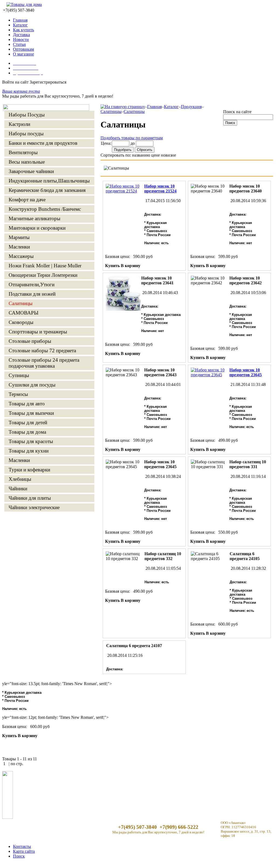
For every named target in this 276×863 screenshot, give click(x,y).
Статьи (19, 44)
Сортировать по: (116, 155)
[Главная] (46, 109)
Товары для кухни (29, 451)
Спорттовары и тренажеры (38, 331)
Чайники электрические (34, 507)
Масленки (19, 247)
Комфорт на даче (27, 199)
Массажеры (21, 256)
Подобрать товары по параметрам (132, 138)
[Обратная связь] (7, 817)
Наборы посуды (26, 133)
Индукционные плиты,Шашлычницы (49, 181)
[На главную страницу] (123, 106)
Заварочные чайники (31, 171)
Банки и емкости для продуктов (43, 143)
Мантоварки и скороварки (37, 228)
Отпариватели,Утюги (31, 284)
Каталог (20, 25)
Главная (20, 20)
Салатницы (21, 303)
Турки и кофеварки (29, 469)
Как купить (23, 29)
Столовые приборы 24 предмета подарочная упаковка (44, 363)
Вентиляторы (23, 152)
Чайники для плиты (30, 498)
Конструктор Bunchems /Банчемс (45, 209)
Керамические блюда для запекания (47, 190)
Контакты (22, 846)
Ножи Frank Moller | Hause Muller (45, 265)
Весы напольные (27, 162)
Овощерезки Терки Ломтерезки (43, 275)
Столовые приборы (30, 341)
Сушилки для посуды (32, 385)
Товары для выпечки (31, 413)
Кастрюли (19, 124)
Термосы (18, 394)
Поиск (19, 856)
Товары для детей (28, 422)
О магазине (23, 54)
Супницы (19, 375)
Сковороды (21, 322)
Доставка (21, 34)
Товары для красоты (31, 441)
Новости (21, 39)
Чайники (18, 488)
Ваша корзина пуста (21, 91)
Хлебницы (20, 479)
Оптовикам (23, 49)
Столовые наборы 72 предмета (42, 350)
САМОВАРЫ (24, 313)
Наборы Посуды (27, 115)
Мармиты (19, 237)
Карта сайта (24, 851)
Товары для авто (27, 403)
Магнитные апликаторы (34, 218)
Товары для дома (27, 432)
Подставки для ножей (32, 294)
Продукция (191, 106)
